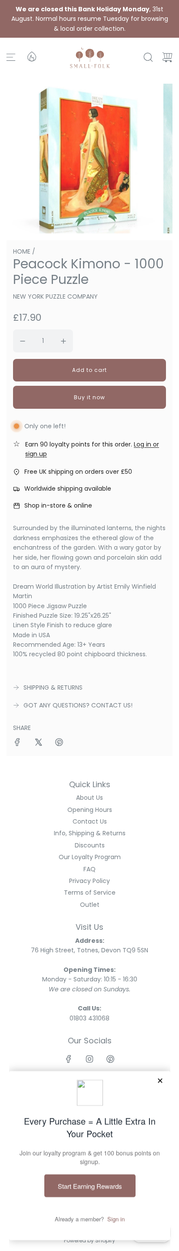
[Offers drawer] (31, 55)
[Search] (148, 57)
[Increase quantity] (63, 341)
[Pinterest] (110, 1059)
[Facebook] (68, 1059)
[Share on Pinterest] (59, 743)
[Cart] (167, 57)
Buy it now (89, 397)
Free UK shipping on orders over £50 (78, 471)
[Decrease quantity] (22, 341)
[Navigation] (11, 57)
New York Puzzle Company (55, 296)
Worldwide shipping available (67, 488)
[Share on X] (38, 743)
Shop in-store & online (58, 505)
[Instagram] (89, 1059)
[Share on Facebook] (17, 743)
